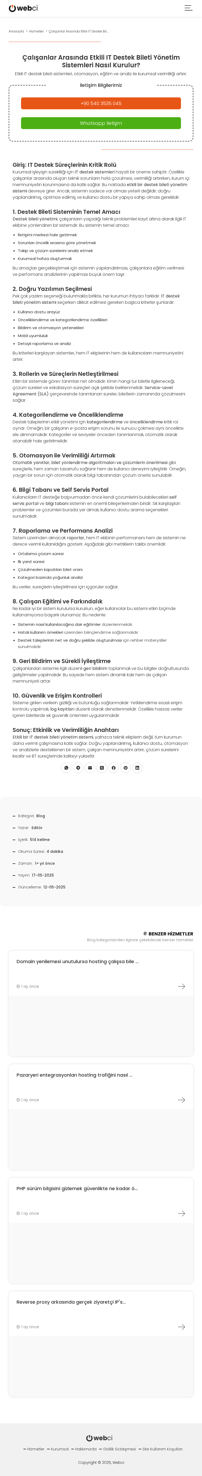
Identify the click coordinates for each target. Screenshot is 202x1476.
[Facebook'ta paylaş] (113, 768)
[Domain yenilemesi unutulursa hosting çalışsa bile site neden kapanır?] (181, 986)
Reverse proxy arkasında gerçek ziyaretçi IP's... (71, 1302)
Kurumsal (60, 1449)
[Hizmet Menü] (188, 8)
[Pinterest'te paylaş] (125, 768)
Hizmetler (35, 1449)
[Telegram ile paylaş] (78, 768)
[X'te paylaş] (102, 768)
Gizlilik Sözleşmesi (119, 1449)
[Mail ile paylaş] (90, 768)
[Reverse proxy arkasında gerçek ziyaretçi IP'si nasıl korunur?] (181, 1327)
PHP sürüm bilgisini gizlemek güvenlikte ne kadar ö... (77, 1188)
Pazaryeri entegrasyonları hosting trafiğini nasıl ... (74, 1075)
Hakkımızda (86, 1449)
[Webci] (23, 8)
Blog (40, 816)
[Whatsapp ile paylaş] (66, 768)
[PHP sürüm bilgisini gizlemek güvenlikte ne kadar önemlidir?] (181, 1213)
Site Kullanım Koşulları (163, 1449)
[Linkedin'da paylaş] (137, 768)
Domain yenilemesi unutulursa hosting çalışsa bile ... (78, 961)
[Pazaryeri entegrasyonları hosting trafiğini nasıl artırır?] (181, 1100)
